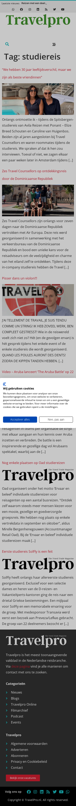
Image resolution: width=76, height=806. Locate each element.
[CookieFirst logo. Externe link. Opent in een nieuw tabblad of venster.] (4, 384)
